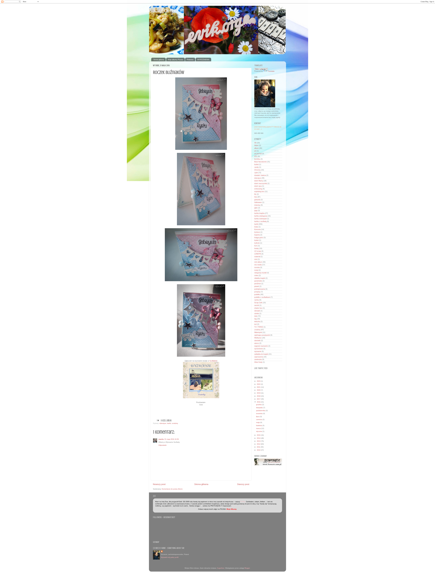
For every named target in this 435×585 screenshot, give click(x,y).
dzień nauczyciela (260, 183)
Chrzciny (257, 170)
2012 (259, 444)
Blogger (247, 568)
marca (258, 428)
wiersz (256, 343)
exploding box (259, 191)
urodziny (175, 423)
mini (255, 259)
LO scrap (257, 251)
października (261, 410)
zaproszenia (258, 357)
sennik (256, 305)
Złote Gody (258, 362)
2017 (259, 399)
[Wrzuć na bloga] (164, 420)
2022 (259, 384)
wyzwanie (257, 351)
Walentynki (258, 332)
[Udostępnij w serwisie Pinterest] (170, 420)
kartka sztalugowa (260, 216)
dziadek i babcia (260, 175)
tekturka (257, 321)
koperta (257, 235)
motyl (256, 270)
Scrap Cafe (258, 302)
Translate (271, 71)
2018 (259, 396)
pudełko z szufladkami (262, 297)
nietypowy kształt (260, 273)
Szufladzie (213, 361)
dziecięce (163, 423)
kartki (169, 423)
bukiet (256, 164)
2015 (259, 435)
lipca (258, 416)
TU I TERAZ (258, 327)
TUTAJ (242, 502)
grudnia (259, 404)
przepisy (257, 292)
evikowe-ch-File (162, 10)
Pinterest (190, 60)
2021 (259, 387)
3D (255, 143)
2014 (259, 438)
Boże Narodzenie (260, 162)
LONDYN (257, 254)
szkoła (256, 313)
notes (256, 275)
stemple (257, 311)
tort (255, 324)
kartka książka (259, 213)
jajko (256, 208)
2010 (259, 450)
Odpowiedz (162, 445)
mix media (258, 265)
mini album (258, 262)
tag (255, 319)
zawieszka (258, 359)
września (259, 413)
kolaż (256, 227)
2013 (259, 441)
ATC (255, 156)
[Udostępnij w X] (166, 420)
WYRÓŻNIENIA (203, 60)
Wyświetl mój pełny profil (169, 557)
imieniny (257, 205)
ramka (256, 300)
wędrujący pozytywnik (262, 335)
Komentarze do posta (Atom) (172, 489)
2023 (259, 381)
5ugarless (220, 568)
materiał (257, 256)
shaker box (258, 308)
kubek (256, 240)
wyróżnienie (258, 349)
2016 (259, 402)
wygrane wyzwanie (261, 346)
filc (255, 194)
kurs (255, 246)
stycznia (259, 431)
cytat (256, 172)
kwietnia (259, 425)
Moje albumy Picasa (175, 60)
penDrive (257, 283)
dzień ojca (258, 186)
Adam (256, 145)
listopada (259, 407)
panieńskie (258, 281)
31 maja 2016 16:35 (171, 439)
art (255, 151)
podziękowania (259, 289)
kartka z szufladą (260, 221)
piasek (256, 286)
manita (161, 439)
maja (258, 422)
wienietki (257, 340)
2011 (259, 447)
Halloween (258, 202)
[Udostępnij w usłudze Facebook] (168, 420)
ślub (255, 316)
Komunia (257, 229)
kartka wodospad (260, 219)
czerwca (259, 419)
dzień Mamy (258, 181)
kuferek (257, 243)
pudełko (257, 294)
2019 (259, 393)
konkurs (257, 232)
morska (257, 267)
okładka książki (259, 278)
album (256, 148)
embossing (258, 189)
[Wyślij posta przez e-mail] (157, 420)
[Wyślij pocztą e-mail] (162, 420)
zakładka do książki (261, 354)
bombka (257, 159)
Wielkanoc (258, 338)
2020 (259, 390)
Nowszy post (159, 484)
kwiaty (256, 248)
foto (255, 197)
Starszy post (243, 484)
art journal (258, 153)
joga (255, 210)
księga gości (258, 237)
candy (256, 167)
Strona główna (158, 60)
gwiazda (257, 200)
